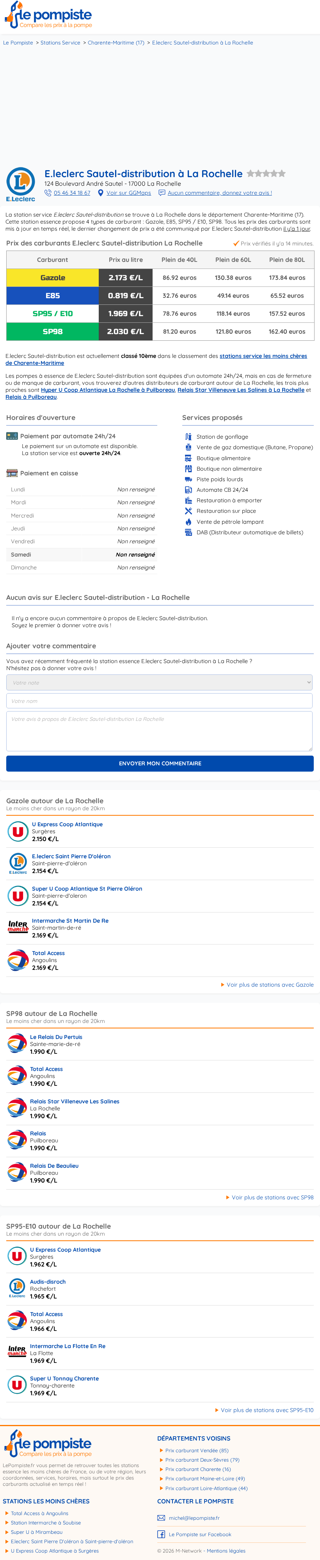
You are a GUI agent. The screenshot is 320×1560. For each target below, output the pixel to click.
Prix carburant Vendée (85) (197, 1450)
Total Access (48, 953)
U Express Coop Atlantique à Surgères (55, 1551)
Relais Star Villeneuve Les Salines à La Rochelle (241, 389)
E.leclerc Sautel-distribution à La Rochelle (202, 42)
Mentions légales (226, 1551)
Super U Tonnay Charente (64, 1378)
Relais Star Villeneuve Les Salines (74, 1101)
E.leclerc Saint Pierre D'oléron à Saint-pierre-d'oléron (72, 1541)
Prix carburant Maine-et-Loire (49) (205, 1478)
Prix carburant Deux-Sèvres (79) (202, 1460)
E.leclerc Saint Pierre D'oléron (71, 856)
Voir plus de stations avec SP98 (273, 1197)
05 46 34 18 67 (72, 192)
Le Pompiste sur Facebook (200, 1534)
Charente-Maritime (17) (116, 42)
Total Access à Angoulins (39, 1513)
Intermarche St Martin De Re (70, 920)
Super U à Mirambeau (36, 1532)
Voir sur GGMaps (129, 192)
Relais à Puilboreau (31, 396)
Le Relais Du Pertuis (56, 1037)
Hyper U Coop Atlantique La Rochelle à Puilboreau (108, 389)
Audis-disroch (48, 1281)
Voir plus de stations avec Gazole (270, 984)
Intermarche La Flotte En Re (67, 1346)
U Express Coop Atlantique (67, 824)
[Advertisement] (160, 105)
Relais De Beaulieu (54, 1165)
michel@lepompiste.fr (194, 1518)
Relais (38, 1133)
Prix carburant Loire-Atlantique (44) (206, 1488)
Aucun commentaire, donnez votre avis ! (220, 192)
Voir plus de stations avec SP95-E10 (267, 1410)
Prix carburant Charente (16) (198, 1469)
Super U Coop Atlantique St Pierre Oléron (87, 888)
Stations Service (60, 42)
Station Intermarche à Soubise (46, 1522)
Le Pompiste (18, 42)
